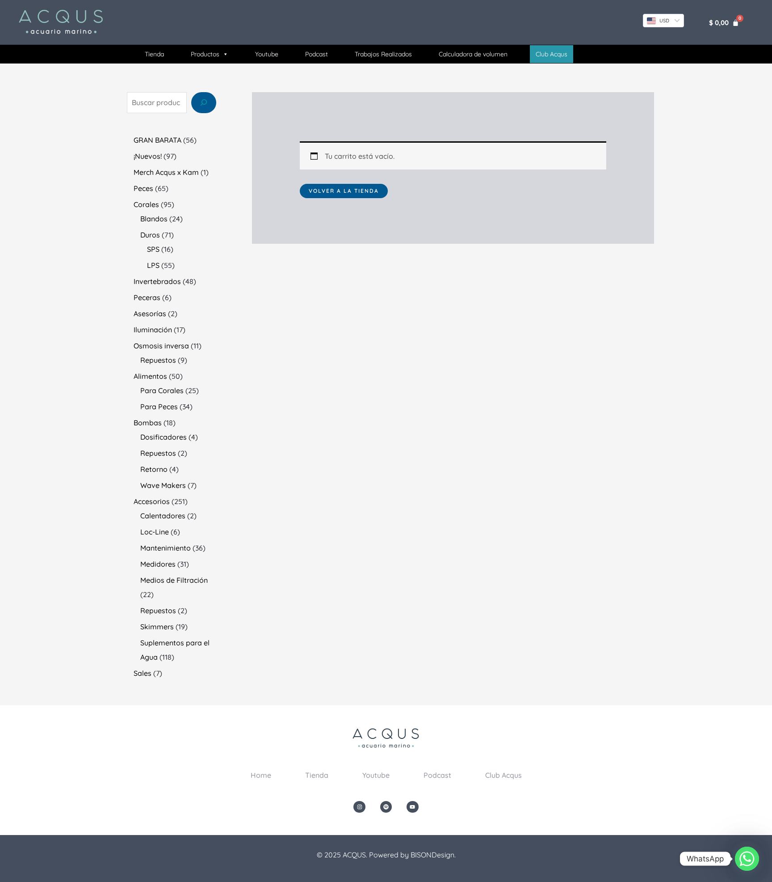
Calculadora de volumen (473, 54)
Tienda (154, 54)
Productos (205, 54)
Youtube (266, 54)
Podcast (316, 54)
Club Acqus (503, 775)
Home (261, 775)
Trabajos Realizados (383, 54)
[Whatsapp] (747, 859)
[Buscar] (203, 102)
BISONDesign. (433, 854)
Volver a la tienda (344, 190)
